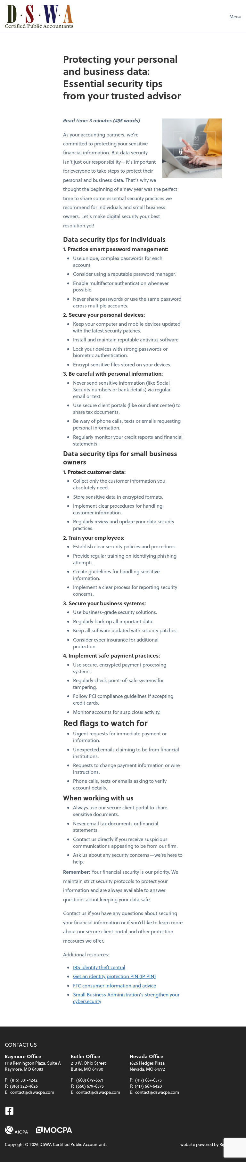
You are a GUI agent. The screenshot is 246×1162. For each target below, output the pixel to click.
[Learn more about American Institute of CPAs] (17, 1130)
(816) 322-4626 (24, 1086)
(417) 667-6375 (148, 1080)
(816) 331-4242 (23, 1080)
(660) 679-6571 (89, 1080)
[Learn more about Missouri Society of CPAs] (54, 1130)
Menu (235, 16)
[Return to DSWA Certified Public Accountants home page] (39, 16)
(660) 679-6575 (90, 1086)
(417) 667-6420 (148, 1086)
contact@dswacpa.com (32, 1092)
